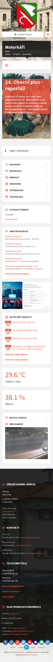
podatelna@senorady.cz (23, 631)
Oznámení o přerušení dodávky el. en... (22, 266)
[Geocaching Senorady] (41, 642)
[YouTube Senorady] (17, 642)
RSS (33, 647)
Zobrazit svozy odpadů (16, 359)
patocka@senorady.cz (35, 553)
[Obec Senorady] (26, 16)
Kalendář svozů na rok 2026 (25, 338)
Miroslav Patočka (31, 655)
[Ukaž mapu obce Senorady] (48, 34)
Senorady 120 (8, 511)
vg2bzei (13, 613)
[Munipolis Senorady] (47, 642)
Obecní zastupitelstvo (13, 586)
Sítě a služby (8, 596)
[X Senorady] (23, 642)
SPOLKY (16, 54)
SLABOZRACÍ (23, 647)
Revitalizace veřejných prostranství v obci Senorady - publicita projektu (29, 347)
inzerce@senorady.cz (19, 634)
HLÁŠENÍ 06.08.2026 (13, 251)
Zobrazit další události (16, 354)
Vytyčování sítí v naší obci (24, 322)
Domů (7, 54)
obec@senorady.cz (23, 545)
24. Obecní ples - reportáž (24, 85)
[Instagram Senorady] (11, 642)
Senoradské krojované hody (25, 330)
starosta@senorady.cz (30, 537)
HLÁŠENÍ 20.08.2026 (13, 236)
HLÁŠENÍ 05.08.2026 (13, 258)
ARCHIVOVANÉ (11, 219)
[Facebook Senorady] (5, 642)
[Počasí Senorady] (35, 642)
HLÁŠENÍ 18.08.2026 (13, 243)
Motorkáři (27, 54)
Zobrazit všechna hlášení (17, 273)
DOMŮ (13, 647)
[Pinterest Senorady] (29, 642)
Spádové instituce (11, 591)
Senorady (21, 652)
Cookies (41, 647)
